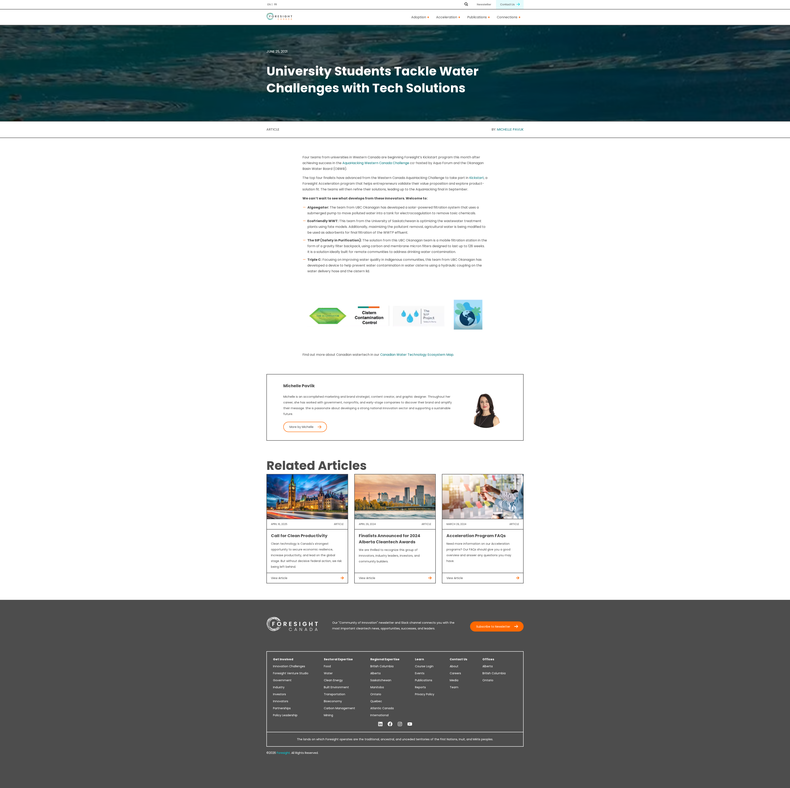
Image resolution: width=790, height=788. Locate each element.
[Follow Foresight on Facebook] (390, 724)
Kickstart (476, 177)
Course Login (424, 666)
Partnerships (282, 708)
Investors (279, 694)
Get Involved (283, 659)
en (269, 4)
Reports (420, 687)
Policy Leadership (285, 715)
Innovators (280, 701)
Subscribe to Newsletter (493, 627)
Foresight (283, 753)
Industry (279, 687)
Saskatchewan (380, 680)
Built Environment (336, 687)
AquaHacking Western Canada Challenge (375, 163)
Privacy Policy (424, 694)
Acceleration (446, 17)
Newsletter (484, 4)
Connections (507, 17)
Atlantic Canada (382, 708)
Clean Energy (333, 680)
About (454, 666)
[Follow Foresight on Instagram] (399, 724)
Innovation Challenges (289, 666)
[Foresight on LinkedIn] (380, 724)
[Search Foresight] (466, 4)
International (379, 715)
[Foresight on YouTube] (409, 724)
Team (454, 687)
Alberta (375, 673)
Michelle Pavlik (510, 129)
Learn (419, 659)
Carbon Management (339, 708)
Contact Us (507, 4)
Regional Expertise (385, 659)
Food (327, 666)
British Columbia (382, 666)
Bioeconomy (333, 701)
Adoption (418, 17)
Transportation (334, 694)
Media (454, 680)
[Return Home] (279, 17)
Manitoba (377, 687)
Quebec (376, 701)
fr (275, 4)
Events (419, 673)
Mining (328, 715)
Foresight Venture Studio (290, 673)
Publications (477, 17)
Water (328, 673)
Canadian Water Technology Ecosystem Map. (416, 354)
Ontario (375, 694)
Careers (455, 673)
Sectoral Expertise (338, 659)
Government (282, 680)
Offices (488, 659)
